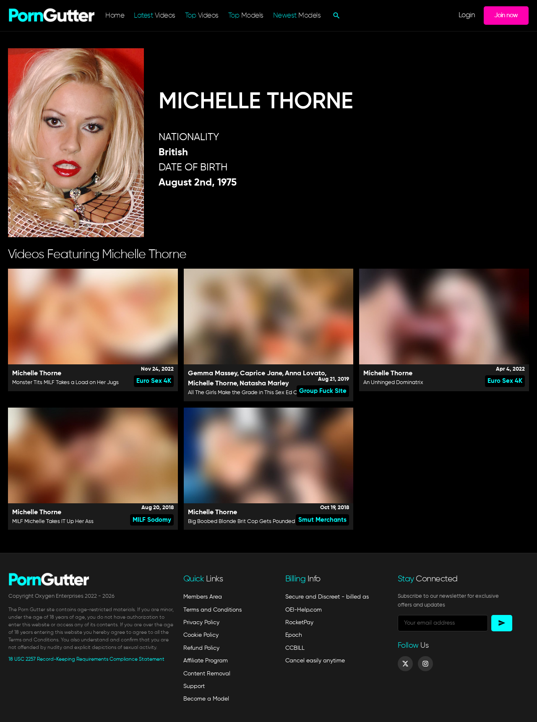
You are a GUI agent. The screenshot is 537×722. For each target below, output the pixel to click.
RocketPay (299, 622)
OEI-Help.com (303, 610)
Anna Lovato (305, 373)
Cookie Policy (201, 635)
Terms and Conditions (212, 610)
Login (467, 15)
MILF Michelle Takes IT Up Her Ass (53, 521)
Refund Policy (201, 648)
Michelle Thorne (36, 373)
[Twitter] (405, 663)
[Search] (335, 15)
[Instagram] (425, 663)
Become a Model (206, 699)
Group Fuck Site (323, 391)
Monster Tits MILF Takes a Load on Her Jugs (65, 382)
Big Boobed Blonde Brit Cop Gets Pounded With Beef (254, 521)
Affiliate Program (205, 661)
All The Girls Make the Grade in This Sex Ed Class (247, 392)
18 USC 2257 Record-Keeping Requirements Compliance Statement (86, 659)
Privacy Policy (201, 622)
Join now (506, 15)
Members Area (202, 597)
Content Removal (206, 674)
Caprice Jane (261, 373)
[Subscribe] (501, 623)
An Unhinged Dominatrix (393, 382)
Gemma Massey (212, 373)
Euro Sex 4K (153, 381)
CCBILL (295, 648)
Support (194, 686)
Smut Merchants (322, 520)
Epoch (293, 635)
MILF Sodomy (152, 520)
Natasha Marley (264, 383)
